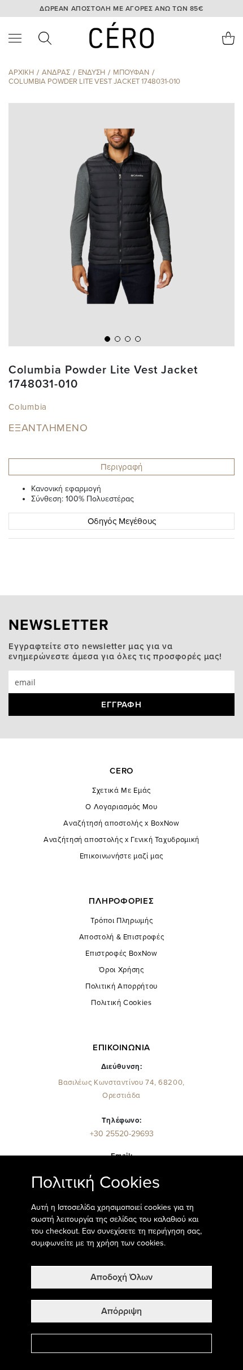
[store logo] (122, 35)
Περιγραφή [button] (121, 467)
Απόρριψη (121, 1311)
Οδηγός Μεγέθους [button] (122, 521)
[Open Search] (44, 38)
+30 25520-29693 (122, 1134)
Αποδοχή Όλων (121, 1277)
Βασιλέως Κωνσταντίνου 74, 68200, (121, 1089)
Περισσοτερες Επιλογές (121, 1343)
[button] (106, 337)
